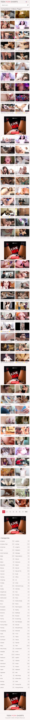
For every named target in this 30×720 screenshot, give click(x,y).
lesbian (22, 541)
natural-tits (22, 571)
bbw (7, 559)
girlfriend (7, 639)
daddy (7, 589)
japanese (7, 672)
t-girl (22, 633)
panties (22, 595)
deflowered (7, 598)
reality (22, 609)
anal (7, 550)
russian (22, 615)
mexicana (22, 562)
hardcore (7, 657)
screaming (22, 618)
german (7, 636)
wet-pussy (22, 675)
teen (22, 645)
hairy (7, 645)
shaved (22, 624)
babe (7, 556)
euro (7, 604)
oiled (22, 583)
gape (7, 633)
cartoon (7, 574)
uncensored (22, 648)
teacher (22, 642)
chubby (7, 583)
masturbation (22, 556)
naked (22, 565)
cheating (7, 580)
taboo (22, 636)
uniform (22, 654)
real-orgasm (22, 606)
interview (7, 666)
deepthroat (7, 592)
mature (22, 559)
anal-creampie (7, 553)
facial (7, 615)
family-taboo (7, 624)
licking (22, 544)
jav (7, 675)
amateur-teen (7, 544)
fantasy (7, 627)
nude (22, 574)
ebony (7, 601)
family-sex (7, 621)
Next (26, 511)
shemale (22, 630)
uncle (22, 651)
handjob (7, 651)
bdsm (7, 562)
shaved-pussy (22, 627)
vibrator (22, 660)
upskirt (22, 657)
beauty (7, 568)
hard (7, 654)
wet (22, 672)
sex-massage (22, 621)
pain (22, 592)
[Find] (27, 5)
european (7, 606)
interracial (7, 663)
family (7, 618)
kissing (7, 681)
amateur (7, 541)
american (7, 547)
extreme (7, 612)
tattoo (22, 639)
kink (7, 678)
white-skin (22, 678)
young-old (22, 684)
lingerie (22, 547)
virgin (22, 663)
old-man (22, 589)
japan (7, 669)
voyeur (22, 666)
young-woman (22, 687)
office (22, 577)
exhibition (7, 609)
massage (22, 553)
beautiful (7, 565)
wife (22, 681)
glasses (7, 642)
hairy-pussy (7, 648)
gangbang (7, 630)
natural (22, 568)
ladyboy (7, 684)
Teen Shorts (9, 2)
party (22, 598)
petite (22, 604)
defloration (7, 595)
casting (7, 577)
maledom (22, 550)
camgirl (7, 571)
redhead (22, 612)
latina (7, 687)
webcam (22, 669)
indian (7, 660)
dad (7, 586)
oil (22, 580)
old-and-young (22, 586)
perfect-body (22, 601)
